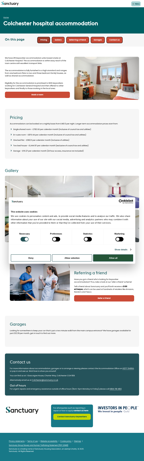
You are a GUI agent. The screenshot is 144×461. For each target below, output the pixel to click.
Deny (30, 258)
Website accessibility (49, 441)
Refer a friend (104, 298)
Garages (98, 40)
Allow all (113, 258)
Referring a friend (77, 40)
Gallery (58, 40)
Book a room (37, 95)
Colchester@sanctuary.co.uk (45, 380)
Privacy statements (17, 441)
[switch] (56, 239)
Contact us (114, 40)
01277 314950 (128, 368)
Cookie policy (65, 441)
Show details (121, 249)
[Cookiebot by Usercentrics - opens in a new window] (121, 201)
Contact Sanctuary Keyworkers (72, 417)
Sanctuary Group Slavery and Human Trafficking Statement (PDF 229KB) (38, 445)
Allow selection (72, 258)
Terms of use (32, 441)
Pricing (43, 40)
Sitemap (77, 441)
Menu (137, 4)
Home (6, 18)
